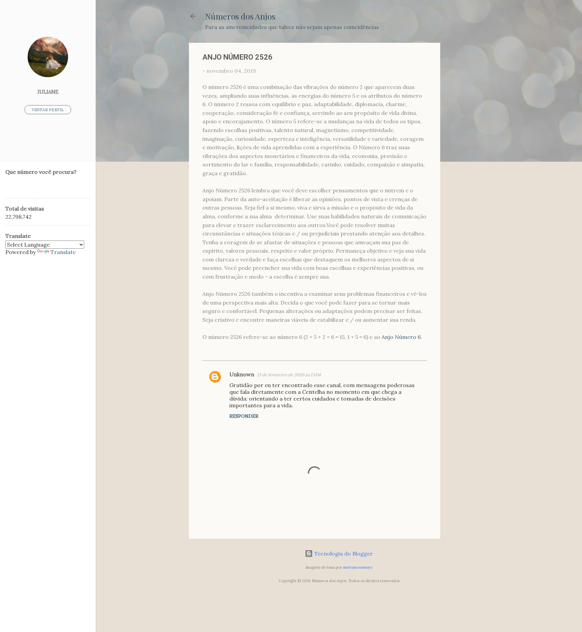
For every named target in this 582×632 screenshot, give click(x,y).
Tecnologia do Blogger (343, 553)
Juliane (48, 92)
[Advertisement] (467, 144)
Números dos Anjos (240, 16)
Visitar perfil (48, 109)
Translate (63, 252)
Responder (243, 416)
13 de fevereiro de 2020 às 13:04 (289, 375)
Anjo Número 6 (401, 337)
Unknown (241, 374)
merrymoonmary (358, 567)
